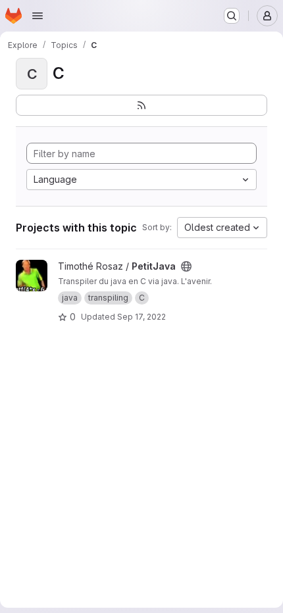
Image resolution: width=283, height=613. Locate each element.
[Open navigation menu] (37, 15)
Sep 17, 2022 (141, 317)
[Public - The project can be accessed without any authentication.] (186, 266)
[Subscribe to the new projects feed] (141, 105)
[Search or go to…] (232, 16)
